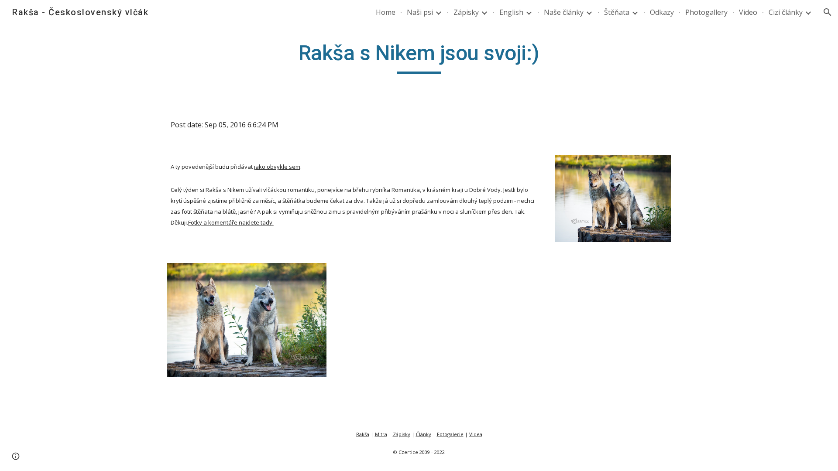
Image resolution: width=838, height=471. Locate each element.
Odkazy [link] (662, 12)
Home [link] (385, 12)
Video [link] (748, 12)
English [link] (511, 12)
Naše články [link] (564, 12)
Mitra (381, 434)
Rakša (362, 434)
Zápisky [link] (466, 12)
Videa (475, 434)
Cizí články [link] (786, 12)
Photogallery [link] (706, 12)
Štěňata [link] (616, 12)
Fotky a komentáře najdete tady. (231, 222)
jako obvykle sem (277, 167)
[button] (827, 12)
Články (423, 434)
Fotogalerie (450, 434)
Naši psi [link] (420, 12)
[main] (419, 57)
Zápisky (401, 434)
